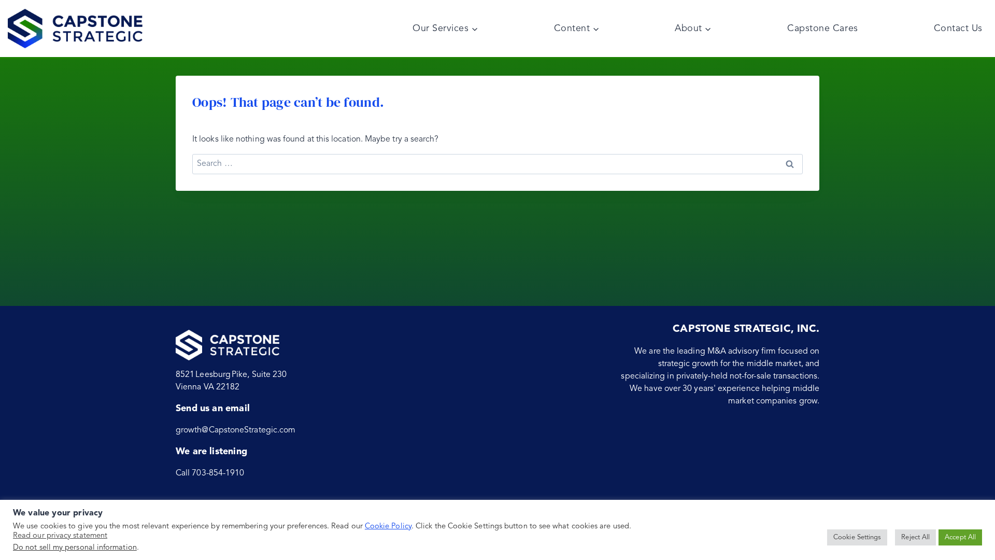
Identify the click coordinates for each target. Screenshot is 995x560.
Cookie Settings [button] (857, 537)
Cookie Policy (388, 526)
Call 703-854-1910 (210, 473)
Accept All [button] (960, 537)
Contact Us (958, 28)
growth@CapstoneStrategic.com (235, 430)
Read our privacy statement (60, 536)
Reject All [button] (915, 537)
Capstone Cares (822, 28)
